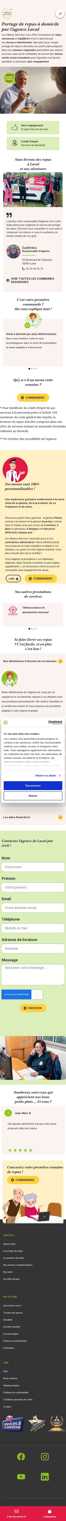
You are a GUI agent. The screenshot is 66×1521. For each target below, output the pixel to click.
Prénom (8, 878)
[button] (60, 13)
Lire (11, 578)
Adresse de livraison (19, 939)
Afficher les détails (45, 775)
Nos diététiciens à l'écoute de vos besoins (30, 661)
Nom (6, 858)
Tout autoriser (33, 785)
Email (6, 899)
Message (10, 960)
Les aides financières (16, 817)
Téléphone (11, 919)
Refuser (33, 795)
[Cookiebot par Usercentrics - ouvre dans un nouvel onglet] (48, 723)
